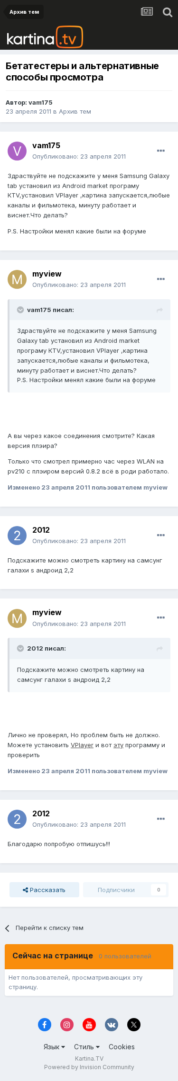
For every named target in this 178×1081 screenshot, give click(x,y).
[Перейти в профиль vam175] (17, 151)
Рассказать (47, 889)
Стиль (85, 1047)
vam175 (40, 102)
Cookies (122, 1047)
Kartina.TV (89, 1058)
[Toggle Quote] (21, 309)
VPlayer (82, 745)
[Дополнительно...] (160, 151)
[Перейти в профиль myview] (17, 279)
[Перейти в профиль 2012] (17, 535)
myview (47, 273)
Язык (52, 1047)
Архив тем (75, 111)
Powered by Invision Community (89, 1067)
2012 (41, 530)
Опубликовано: (79, 156)
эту (118, 745)
